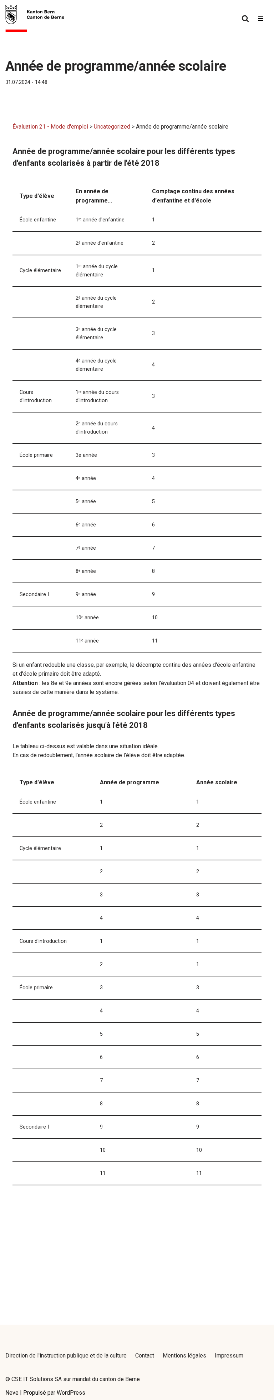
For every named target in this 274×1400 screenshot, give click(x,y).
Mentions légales (184, 1355)
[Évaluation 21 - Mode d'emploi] (34, 18)
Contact (144, 1355)
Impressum (229, 1355)
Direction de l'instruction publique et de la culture (66, 1355)
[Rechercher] (245, 18)
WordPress (71, 1392)
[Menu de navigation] (261, 18)
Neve (12, 1392)
